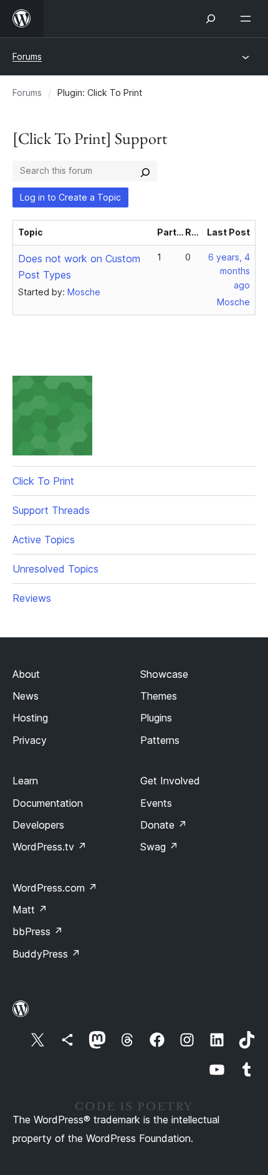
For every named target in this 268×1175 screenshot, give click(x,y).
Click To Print (43, 481)
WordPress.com (54, 888)
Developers (38, 825)
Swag (159, 846)
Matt (29, 909)
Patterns (159, 740)
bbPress (37, 931)
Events (156, 803)
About (26, 674)
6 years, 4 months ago (229, 271)
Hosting (30, 717)
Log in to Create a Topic (70, 197)
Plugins (156, 717)
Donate (163, 825)
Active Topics (43, 539)
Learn (25, 780)
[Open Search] (210, 18)
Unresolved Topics (55, 569)
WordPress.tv (49, 846)
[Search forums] (145, 171)
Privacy (29, 740)
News (25, 696)
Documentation (47, 803)
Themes (158, 696)
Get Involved (170, 780)
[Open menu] (248, 18)
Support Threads (51, 510)
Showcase (164, 674)
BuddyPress (46, 954)
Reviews (31, 598)
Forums (27, 56)
